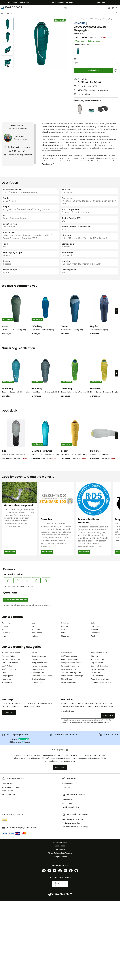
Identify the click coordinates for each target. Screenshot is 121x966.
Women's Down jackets (11, 653)
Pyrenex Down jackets (70, 666)
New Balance (96, 626)
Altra (33, 623)
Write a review (79, 34)
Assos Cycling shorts (99, 653)
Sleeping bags (7, 682)
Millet (34, 626)
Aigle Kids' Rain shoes (69, 659)
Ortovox (5, 626)
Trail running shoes (39, 666)
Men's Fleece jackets (10, 669)
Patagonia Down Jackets (101, 682)
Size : (76, 59)
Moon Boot (36, 629)
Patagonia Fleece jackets (71, 663)
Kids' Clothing (66, 653)
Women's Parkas (8, 656)
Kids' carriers (37, 682)
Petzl (93, 636)
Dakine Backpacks (68, 682)
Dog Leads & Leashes (99, 666)
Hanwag (94, 629)
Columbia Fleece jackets (71, 672)
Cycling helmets (38, 679)
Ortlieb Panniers (97, 669)
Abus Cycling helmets (100, 679)
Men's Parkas (7, 666)
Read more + (48, 164)
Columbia (65, 626)
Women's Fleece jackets (11, 659)
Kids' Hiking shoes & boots (42, 676)
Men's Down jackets (10, 663)
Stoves (34, 653)
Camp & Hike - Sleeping (93, 19)
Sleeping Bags (107, 19)
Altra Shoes (95, 672)
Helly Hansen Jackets (69, 669)
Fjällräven (65, 623)
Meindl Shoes (66, 679)
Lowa (4, 636)
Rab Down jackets (98, 659)
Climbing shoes (38, 672)
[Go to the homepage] (76, 19)
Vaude (63, 633)
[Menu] (2, 13)
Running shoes (37, 669)
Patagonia (6, 623)
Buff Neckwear (97, 676)
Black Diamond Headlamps (72, 676)
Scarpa (64, 629)
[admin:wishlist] (115, 70)
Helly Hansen (37, 633)
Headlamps (6, 679)
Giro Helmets (96, 656)
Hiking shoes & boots (40, 663)
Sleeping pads (7, 676)
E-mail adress (67, 711)
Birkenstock (95, 633)
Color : (82, 45)
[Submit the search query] (117, 13)
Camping (80, 19)
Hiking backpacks (39, 656)
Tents (4, 672)
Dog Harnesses (97, 663)
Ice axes (35, 659)
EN (64, 8)
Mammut (65, 636)
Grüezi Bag (80, 23)
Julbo (93, 623)
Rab (3, 629)
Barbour (35, 636)
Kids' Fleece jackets (69, 656)
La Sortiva (5, 633)
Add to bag (93, 70)
